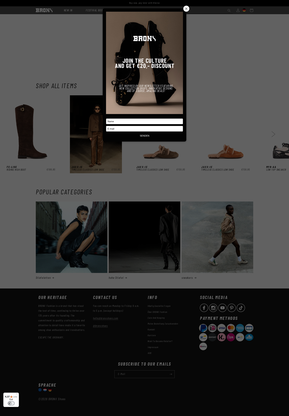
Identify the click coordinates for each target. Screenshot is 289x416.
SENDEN (144, 135)
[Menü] (17, 395)
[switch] (11, 403)
